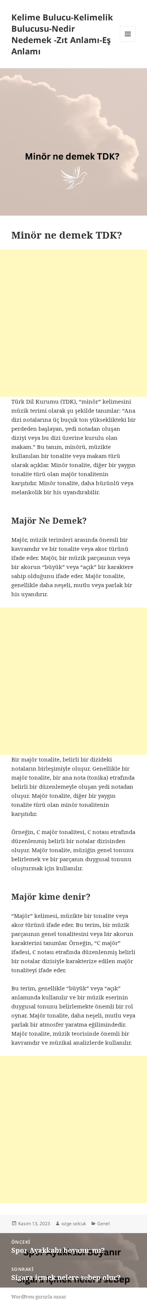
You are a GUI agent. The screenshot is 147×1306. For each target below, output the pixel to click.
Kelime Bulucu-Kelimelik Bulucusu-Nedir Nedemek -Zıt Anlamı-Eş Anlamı (62, 34)
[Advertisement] (73, 323)
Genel (103, 1223)
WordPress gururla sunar (38, 1297)
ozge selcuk (73, 1223)
